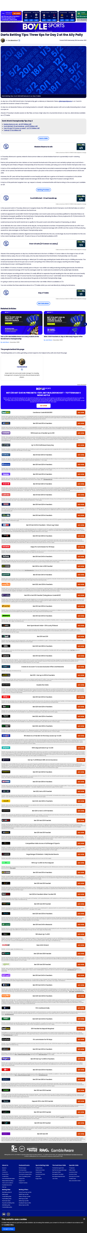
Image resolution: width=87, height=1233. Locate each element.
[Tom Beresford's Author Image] (22, 361)
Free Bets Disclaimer (7, 1185)
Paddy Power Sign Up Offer (25, 1192)
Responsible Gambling (7, 1180)
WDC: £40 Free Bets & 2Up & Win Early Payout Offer (63, 336)
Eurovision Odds (73, 1174)
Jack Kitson (5, 342)
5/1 (72, 20)
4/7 (62, 20)
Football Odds (39, 1168)
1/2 (44, 20)
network (62, 1117)
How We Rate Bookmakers (8, 1178)
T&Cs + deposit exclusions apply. (22, 1054)
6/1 (54, 20)
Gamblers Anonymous (76, 1154)
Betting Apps (5, 1194)
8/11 (26, 20)
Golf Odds (38, 1176)
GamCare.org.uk (43, 1054)
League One (22, 1178)
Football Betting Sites (7, 1207)
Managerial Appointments (58, 1176)
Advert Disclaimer (81, 384)
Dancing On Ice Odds (74, 1176)
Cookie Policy (5, 1176)
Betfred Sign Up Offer (24, 1200)
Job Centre (54, 1178)
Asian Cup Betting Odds (24, 1176)
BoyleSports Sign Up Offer (25, 1203)
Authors (4, 1170)
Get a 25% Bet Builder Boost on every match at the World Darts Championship (20, 337)
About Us (4, 1168)
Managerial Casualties (57, 1174)
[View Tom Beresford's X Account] (19, 40)
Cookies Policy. (9, 1225)
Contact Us (5, 1172)
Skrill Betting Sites (6, 1205)
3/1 (31, 20)
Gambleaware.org (47, 479)
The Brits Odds (72, 1178)
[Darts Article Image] (21, 323)
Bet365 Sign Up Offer (23, 1194)
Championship (22, 1170)
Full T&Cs (72, 650)
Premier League (22, 1168)
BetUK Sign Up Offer (23, 1198)
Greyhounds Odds (40, 1170)
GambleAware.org (79, 991)
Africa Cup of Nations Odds (25, 1172)
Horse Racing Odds (40, 1174)
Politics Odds (72, 1170)
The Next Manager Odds (58, 1168)
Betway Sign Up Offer (24, 1205)
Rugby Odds (39, 1178)
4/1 (36, 20)
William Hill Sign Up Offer (24, 1196)
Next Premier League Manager (59, 1170)
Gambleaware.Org (29, 570)
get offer (17, 13)
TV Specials (72, 1168)
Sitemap (4, 1187)
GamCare (60, 1154)
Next (85, 324)
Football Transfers (23, 1183)
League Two (22, 1180)
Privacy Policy (5, 1174)
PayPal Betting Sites (6, 1198)
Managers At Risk (56, 1172)
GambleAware (67, 1154)
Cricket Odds (39, 1172)
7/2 (67, 20)
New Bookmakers (6, 1200)
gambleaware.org (71, 969)
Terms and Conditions (7, 1183)
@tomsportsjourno (65, 101)
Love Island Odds (73, 1172)
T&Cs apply (13, 868)
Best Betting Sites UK (7, 1192)
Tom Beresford (13, 40)
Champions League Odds (25, 1174)
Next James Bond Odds (74, 1180)
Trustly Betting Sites (6, 1196)
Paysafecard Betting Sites (8, 1203)
